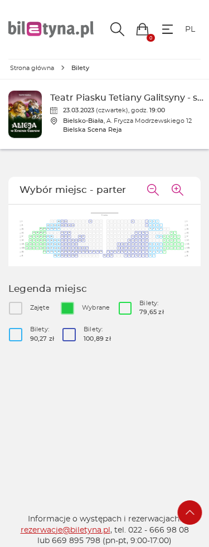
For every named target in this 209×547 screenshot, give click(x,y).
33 (51, 229)
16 (129, 244)
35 (44, 229)
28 (59, 221)
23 (83, 251)
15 (129, 240)
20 (94, 251)
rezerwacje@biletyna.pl (65, 530)
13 (136, 236)
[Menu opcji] (167, 29)
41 (34, 236)
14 (133, 236)
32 (48, 225)
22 (87, 251)
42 (30, 236)
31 (51, 225)
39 (37, 232)
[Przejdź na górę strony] (190, 512)
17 (126, 244)
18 (122, 244)
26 (65, 221)
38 (41, 232)
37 (44, 232)
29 (59, 225)
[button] (142, 29)
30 (55, 225)
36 (41, 229)
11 (139, 232)
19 (90, 221)
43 (30, 244)
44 (27, 244)
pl (190, 29)
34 (48, 229)
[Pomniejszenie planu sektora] (152, 190)
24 (80, 251)
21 (90, 251)
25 (73, 225)
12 (136, 232)
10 (143, 232)
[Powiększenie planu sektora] (177, 190)
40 (34, 232)
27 (62, 221)
